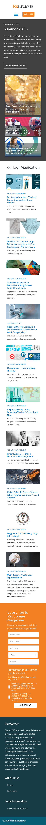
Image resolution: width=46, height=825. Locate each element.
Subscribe (28, 14)
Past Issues (12, 791)
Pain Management (13, 323)
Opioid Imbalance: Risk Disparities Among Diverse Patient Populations (19, 285)
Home (10, 785)
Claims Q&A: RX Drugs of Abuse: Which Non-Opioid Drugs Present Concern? (23, 495)
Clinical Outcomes (13, 145)
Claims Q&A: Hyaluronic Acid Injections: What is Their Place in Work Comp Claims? (22, 330)
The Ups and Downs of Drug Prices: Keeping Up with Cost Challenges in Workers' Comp (21, 244)
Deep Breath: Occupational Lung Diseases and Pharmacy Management (22, 109)
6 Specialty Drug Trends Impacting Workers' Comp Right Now (22, 412)
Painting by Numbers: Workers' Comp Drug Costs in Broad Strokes (22, 200)
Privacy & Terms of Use (17, 809)
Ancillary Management (15, 128)
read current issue (15, 65)
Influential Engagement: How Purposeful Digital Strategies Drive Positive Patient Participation (22, 151)
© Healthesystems (14, 820)
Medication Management (15, 104)
